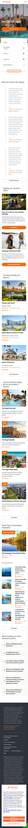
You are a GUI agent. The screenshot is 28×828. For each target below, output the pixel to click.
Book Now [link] (14, 227)
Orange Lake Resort (13, 141)
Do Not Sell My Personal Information (10, 747)
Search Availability (14, 71)
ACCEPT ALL (14, 817)
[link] (14, 29)
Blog (5, 753)
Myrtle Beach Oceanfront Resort (15, 173)
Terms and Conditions (9, 742)
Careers (6, 740)
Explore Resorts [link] (14, 180)
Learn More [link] (14, 517)
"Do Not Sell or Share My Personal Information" (12, 810)
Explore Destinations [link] (14, 264)
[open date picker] (14, 54)
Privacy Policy (9, 797)
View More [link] (14, 628)
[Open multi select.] (14, 65)
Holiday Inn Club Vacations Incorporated (11, 736)
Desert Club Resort (13, 111)
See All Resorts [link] (14, 374)
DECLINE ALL (14, 820)
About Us (6, 750)
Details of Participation (9, 729)
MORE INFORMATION (14, 823)
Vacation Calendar (16, 750)
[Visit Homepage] (8, 2)
